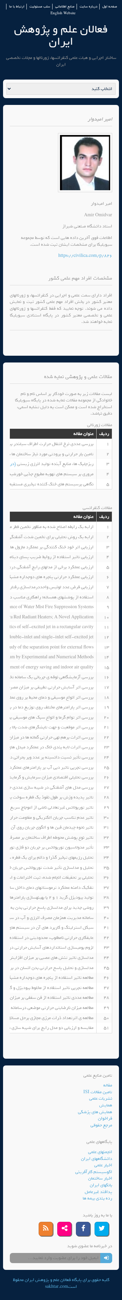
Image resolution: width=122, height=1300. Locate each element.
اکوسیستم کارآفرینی (93, 1171)
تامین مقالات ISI (97, 1092)
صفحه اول (109, 6)
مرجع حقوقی (101, 1125)
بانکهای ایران (101, 1185)
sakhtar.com (56, 1286)
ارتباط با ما (16, 6)
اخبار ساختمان (100, 1178)
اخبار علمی (103, 1165)
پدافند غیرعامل (98, 1191)
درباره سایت (88, 6)
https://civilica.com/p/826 (85, 255)
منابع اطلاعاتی (65, 6)
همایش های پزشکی (95, 1112)
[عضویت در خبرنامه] (106, 1258)
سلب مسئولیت (39, 6)
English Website (63, 13)
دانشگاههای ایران (96, 1158)
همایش (105, 1105)
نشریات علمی (100, 1098)
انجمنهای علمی (100, 1151)
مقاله (107, 1085)
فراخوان (105, 1118)
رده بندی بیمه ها (97, 1198)
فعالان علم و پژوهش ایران (61, 35)
